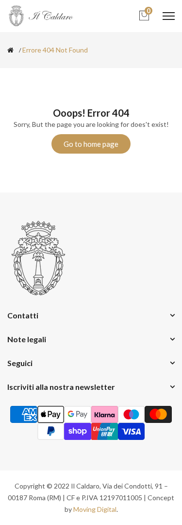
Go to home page (91, 144)
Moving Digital (94, 509)
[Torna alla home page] (10, 50)
